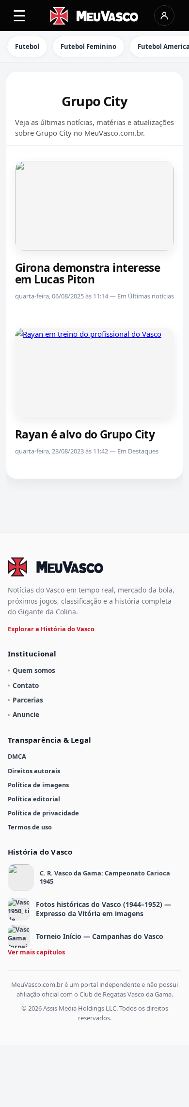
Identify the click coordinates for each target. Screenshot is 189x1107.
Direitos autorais (34, 770)
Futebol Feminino (88, 46)
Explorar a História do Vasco (51, 628)
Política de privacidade (43, 813)
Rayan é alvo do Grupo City (85, 434)
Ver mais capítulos (36, 952)
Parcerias (28, 699)
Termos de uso (30, 827)
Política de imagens (38, 784)
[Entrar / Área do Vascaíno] (164, 15)
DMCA (17, 756)
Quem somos (34, 670)
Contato (26, 685)
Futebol (27, 46)
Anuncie (26, 714)
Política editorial (34, 799)
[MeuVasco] (95, 16)
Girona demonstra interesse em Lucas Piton (87, 273)
